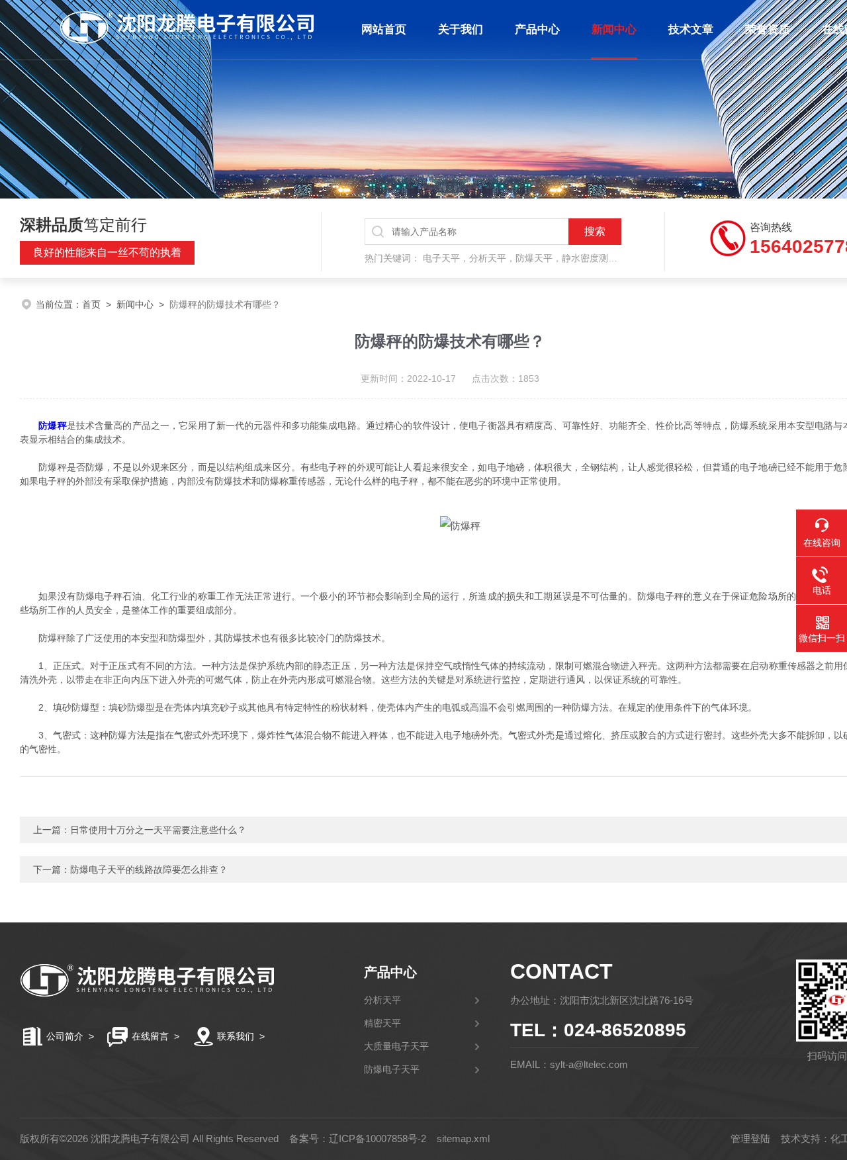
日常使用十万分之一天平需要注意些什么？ (158, 830)
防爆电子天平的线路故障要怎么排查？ (149, 869)
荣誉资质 (767, 29)
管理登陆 (750, 1138)
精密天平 (382, 1023)
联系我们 (235, 1036)
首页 (91, 304)
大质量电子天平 (396, 1046)
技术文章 (690, 29)
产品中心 (537, 29)
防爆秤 (52, 425)
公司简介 (64, 1036)
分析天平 (382, 1000)
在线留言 (150, 1036)
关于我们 (460, 29)
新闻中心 (614, 29)
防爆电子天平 (392, 1069)
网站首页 (383, 29)
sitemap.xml (463, 1138)
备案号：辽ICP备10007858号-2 (357, 1138)
